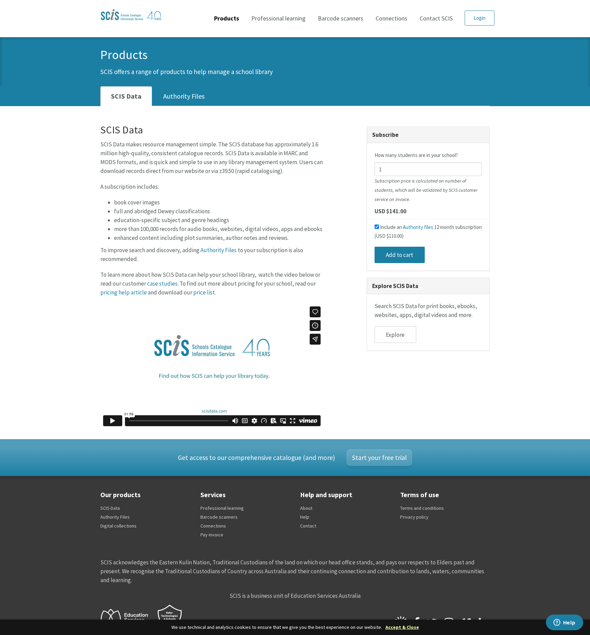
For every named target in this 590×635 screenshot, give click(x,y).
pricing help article (123, 292)
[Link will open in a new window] (127, 618)
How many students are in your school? (416, 155)
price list (204, 292)
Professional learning (278, 18)
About (306, 508)
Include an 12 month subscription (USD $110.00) (428, 231)
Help (304, 517)
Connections (391, 18)
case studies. (163, 283)
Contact (308, 526)
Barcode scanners (340, 18)
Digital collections (118, 526)
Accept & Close (402, 627)
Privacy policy (414, 517)
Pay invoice (211, 535)
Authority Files (184, 96)
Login (480, 18)
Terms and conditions (422, 508)
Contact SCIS (436, 18)
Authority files (418, 227)
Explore (395, 334)
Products (226, 18)
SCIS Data (126, 96)
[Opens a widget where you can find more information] (564, 623)
